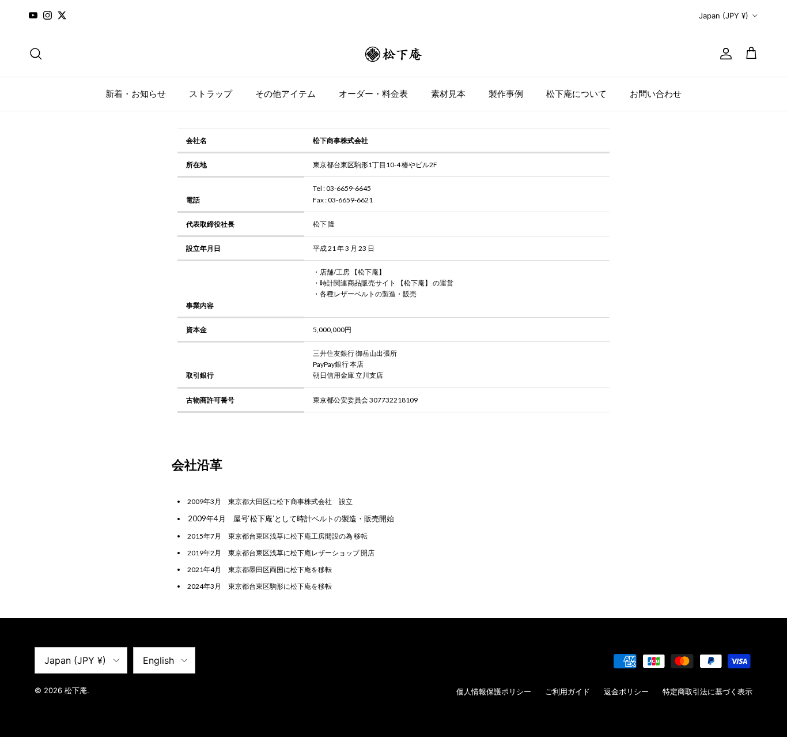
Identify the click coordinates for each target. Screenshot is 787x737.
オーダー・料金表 (373, 93)
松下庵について (576, 93)
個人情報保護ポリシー (493, 691)
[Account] (723, 54)
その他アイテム (285, 93)
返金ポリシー (626, 691)
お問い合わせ (656, 93)
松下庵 (76, 690)
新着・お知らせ (135, 93)
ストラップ (210, 93)
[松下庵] (393, 54)
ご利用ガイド (567, 691)
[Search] (36, 54)
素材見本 (448, 93)
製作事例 (506, 93)
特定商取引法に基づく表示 (707, 691)
